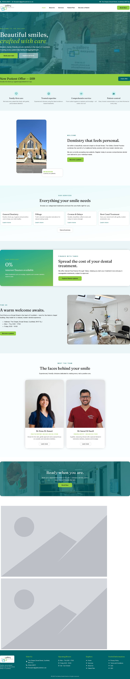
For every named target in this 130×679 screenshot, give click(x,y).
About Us (52, 7)
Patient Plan (71, 7)
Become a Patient (83, 7)
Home (44, 7)
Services (61, 7)
